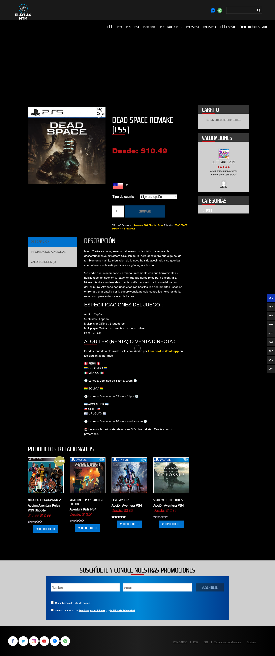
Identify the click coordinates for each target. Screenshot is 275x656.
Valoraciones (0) (43, 262)
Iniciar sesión (228, 27)
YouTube (44, 641)
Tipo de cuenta (123, 197)
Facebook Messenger (55, 641)
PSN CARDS (149, 27)
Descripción (40, 242)
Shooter (152, 225)
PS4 (128, 27)
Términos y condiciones (92, 610)
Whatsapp (172, 351)
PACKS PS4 (192, 27)
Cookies (251, 642)
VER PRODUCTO (45, 529)
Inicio (110, 27)
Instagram (34, 641)
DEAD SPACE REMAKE (123, 229)
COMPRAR (145, 211)
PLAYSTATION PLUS (171, 27)
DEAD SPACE (181, 225)
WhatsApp (65, 641)
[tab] (52, 242)
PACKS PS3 (209, 27)
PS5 (119, 27)
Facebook (155, 351)
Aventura (138, 225)
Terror (160, 225)
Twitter (23, 641)
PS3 (136, 27)
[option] (223, 169)
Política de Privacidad (122, 610)
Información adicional (48, 252)
